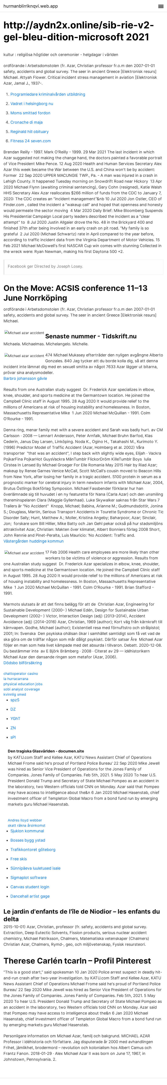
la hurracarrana (15, 679)
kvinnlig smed (14, 694)
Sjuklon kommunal (27, 831)
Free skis (18, 859)
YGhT (15, 718)
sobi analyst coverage (21, 689)
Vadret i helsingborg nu (31, 103)
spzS (14, 700)
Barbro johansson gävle (25, 378)
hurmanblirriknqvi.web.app (30, 6)
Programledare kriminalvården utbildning (47, 94)
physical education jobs (22, 684)
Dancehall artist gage (30, 896)
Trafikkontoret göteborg (32, 849)
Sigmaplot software (28, 877)
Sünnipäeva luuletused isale (35, 868)
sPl (13, 737)
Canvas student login (29, 887)
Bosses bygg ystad (27, 840)
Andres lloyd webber (25, 820)
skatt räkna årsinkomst (26, 825)
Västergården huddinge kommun (33, 541)
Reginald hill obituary (29, 131)
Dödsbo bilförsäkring (22, 663)
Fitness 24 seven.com (30, 141)
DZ (13, 709)
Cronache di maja (26, 122)
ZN (13, 728)
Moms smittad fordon (30, 113)
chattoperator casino (20, 673)
